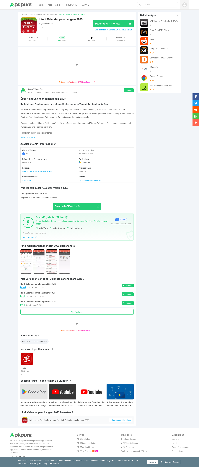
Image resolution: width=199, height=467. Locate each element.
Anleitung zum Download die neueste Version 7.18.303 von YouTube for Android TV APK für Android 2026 (91, 404)
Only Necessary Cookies (170, 462)
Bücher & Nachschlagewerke (46, 14)
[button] (62, 39)
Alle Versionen (77, 312)
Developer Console (128, 439)
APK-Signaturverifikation (86, 443)
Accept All (152, 462)
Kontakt (175, 443)
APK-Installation (83, 439)
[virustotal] (66, 217)
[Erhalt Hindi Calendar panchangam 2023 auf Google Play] (84, 162)
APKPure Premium (84, 451)
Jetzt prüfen (26, 180)
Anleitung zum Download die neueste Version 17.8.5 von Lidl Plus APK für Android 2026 (120, 404)
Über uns (175, 439)
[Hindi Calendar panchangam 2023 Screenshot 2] (51, 261)
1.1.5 (28, 154)
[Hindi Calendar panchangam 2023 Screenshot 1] (39, 261)
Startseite (23, 14)
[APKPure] (21, 5)
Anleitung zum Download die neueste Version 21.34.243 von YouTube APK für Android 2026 (62, 404)
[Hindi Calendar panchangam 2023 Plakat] (26, 261)
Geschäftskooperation (180, 447)
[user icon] (184, 4)
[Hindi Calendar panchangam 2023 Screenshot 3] (64, 261)
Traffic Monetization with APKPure (134, 451)
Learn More (54, 463)
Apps (31, 14)
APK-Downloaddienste (85, 447)
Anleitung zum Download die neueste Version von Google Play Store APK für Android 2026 (33, 404)
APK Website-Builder (129, 443)
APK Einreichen (127, 447)
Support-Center (178, 451)
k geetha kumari (46, 23)
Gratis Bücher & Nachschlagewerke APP (37, 171)
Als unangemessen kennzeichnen (91, 180)
